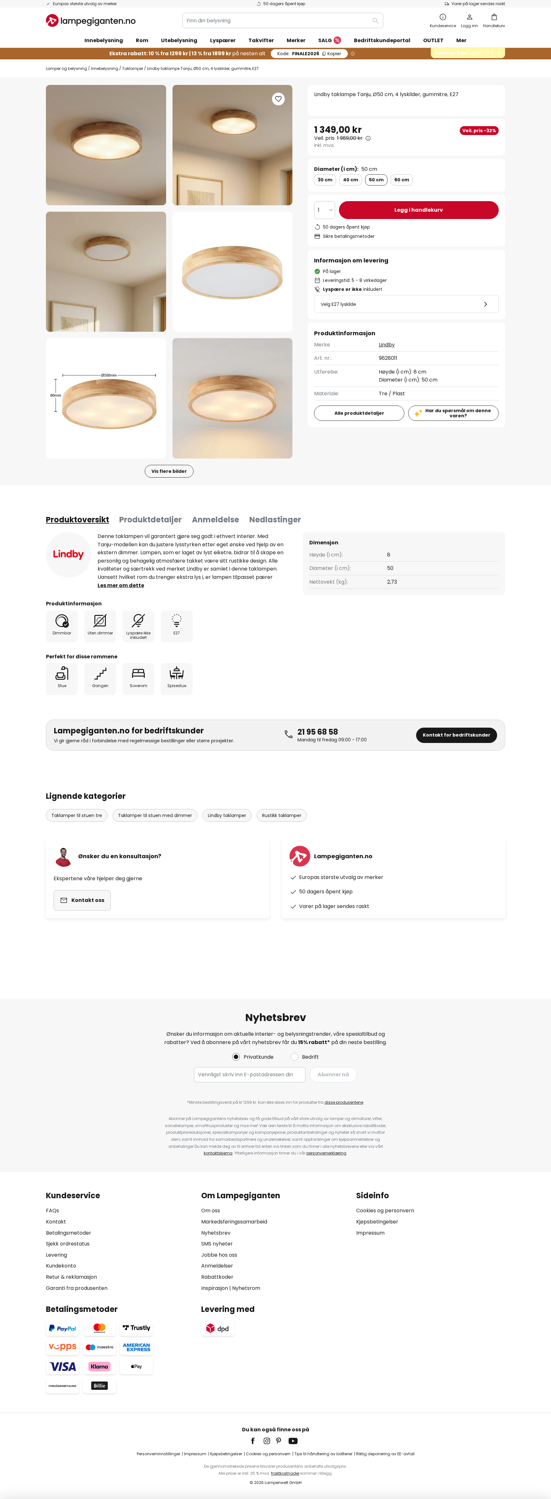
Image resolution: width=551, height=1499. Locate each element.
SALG (325, 40)
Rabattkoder (217, 1277)
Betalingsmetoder (68, 1233)
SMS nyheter (217, 1243)
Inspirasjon (214, 1288)
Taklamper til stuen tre (76, 815)
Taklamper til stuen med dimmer (155, 815)
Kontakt (56, 1221)
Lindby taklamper (227, 815)
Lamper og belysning (66, 68)
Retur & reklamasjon (71, 1277)
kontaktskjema (218, 1153)
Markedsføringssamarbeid (234, 1221)
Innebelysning (104, 68)
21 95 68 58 (318, 732)
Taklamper (132, 68)
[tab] (77, 520)
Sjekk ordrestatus (68, 1243)
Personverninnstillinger (158, 1454)
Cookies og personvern (385, 1210)
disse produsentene (344, 1102)
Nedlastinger (275, 519)
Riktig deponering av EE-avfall (385, 1454)
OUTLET (433, 40)
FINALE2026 (309, 53)
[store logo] (91, 20)
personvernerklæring (326, 1153)
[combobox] (283, 20)
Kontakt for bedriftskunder (456, 735)
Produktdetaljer (150, 519)
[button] (106, 272)
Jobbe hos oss (219, 1255)
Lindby (387, 344)
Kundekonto (61, 1265)
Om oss (210, 1210)
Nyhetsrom (246, 1288)
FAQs (52, 1210)
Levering (56, 1255)
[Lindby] (68, 555)
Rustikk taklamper (281, 815)
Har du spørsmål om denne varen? (458, 413)
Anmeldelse (215, 519)
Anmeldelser (217, 1265)
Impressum (370, 1233)
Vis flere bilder (169, 471)
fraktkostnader (285, 1473)
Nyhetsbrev (216, 1233)
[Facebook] (257, 1441)
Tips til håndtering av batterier (323, 1454)
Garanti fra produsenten (76, 1288)
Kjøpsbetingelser (377, 1221)
